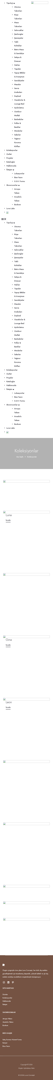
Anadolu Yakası (8, 1022)
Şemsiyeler (18, 38)
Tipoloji (9, 3)
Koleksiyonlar (11, 150)
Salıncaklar (18, 30)
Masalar (17, 84)
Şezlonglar (18, 34)
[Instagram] (4, 982)
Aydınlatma (19, 107)
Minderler (18, 131)
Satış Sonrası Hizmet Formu (12, 1039)
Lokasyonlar (19, 173)
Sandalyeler (19, 80)
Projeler (9, 158)
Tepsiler (17, 69)
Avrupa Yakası (7, 1019)
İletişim (9, 169)
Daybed (17, 96)
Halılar (17, 65)
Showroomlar (12, 185)
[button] (13, 219)
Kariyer (5, 1043)
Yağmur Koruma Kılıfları (17, 142)
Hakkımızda (11, 165)
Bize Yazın (18, 177)
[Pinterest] (13, 982)
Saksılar (17, 134)
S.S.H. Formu (19, 181)
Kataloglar (10, 162)
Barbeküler (18, 119)
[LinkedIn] (8, 982)
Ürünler (5, 994)
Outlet (9, 154)
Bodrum (17, 204)
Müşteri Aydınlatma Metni (26, 1068)
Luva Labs (10, 208)
